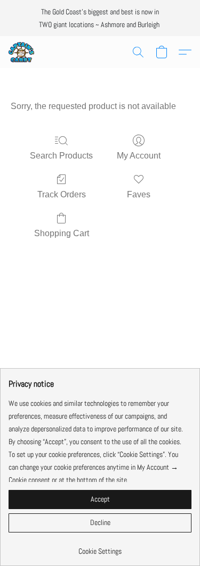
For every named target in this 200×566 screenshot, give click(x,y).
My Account (139, 155)
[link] (100, 547)
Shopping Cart (61, 233)
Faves (138, 194)
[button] (22, 52)
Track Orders (61, 194)
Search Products (61, 155)
